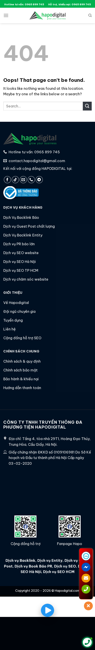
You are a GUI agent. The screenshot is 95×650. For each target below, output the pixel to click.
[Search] (90, 15)
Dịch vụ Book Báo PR (33, 566)
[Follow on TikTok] (15, 179)
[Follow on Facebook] (7, 179)
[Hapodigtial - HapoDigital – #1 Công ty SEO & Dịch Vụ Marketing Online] (47, 15)
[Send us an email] (23, 179)
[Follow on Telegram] (39, 179)
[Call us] (31, 179)
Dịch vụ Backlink (20, 560)
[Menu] (6, 15)
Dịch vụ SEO (65, 566)
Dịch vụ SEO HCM (58, 571)
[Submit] (87, 106)
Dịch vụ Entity (50, 560)
